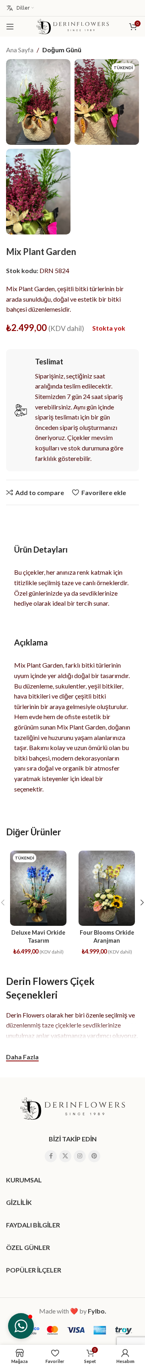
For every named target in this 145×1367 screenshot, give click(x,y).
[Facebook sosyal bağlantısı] (51, 1156)
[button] (21, 1326)
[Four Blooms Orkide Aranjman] (107, 888)
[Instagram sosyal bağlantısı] (80, 1156)
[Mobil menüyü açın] (10, 27)
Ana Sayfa (19, 49)
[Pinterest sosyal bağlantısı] (94, 1156)
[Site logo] (72, 25)
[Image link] (72, 1108)
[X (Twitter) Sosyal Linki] (65, 1156)
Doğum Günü (61, 49)
